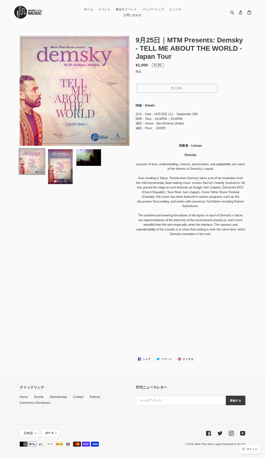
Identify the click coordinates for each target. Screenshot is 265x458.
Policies (95, 397)
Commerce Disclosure (35, 402)
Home (24, 397)
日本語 (28, 433)
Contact (78, 397)
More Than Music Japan (208, 444)
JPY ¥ (49, 433)
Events (39, 397)
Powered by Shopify (234, 444)
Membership (58, 397)
